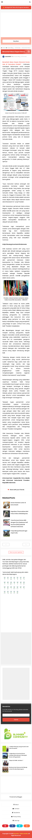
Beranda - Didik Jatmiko (20, 833)
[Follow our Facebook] (12, 825)
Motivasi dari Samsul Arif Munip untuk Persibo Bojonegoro (18, 768)
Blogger (19, 797)
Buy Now (16, 41)
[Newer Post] (5, 544)
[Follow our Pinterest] (5, 825)
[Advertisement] (16, 24)
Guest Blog (17, 56)
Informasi (24, 56)
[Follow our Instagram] (27, 825)
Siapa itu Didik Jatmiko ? (16, 760)
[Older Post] (26, 544)
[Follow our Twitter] (19, 825)
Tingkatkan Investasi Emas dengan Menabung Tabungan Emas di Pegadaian (18, 755)
